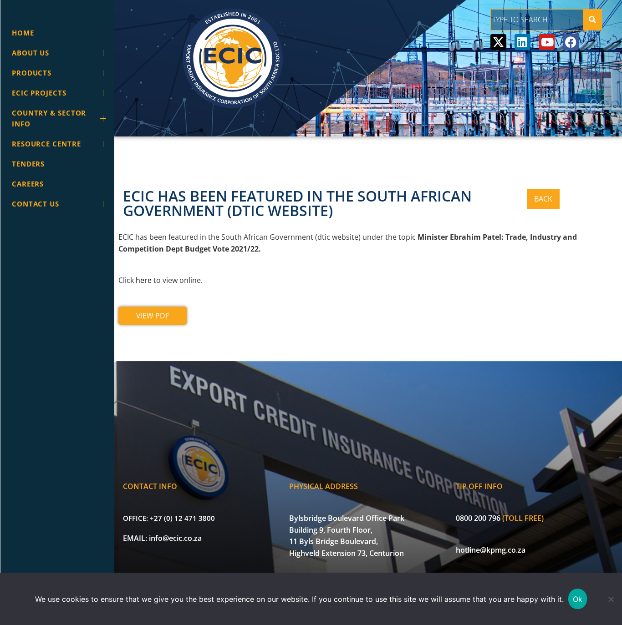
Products (31, 72)
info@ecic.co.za (175, 538)
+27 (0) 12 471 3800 (182, 518)
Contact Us (35, 203)
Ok (578, 599)
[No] (610, 599)
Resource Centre (46, 143)
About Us (30, 52)
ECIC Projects (39, 92)
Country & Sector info (49, 118)
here (144, 280)
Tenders (28, 163)
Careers (28, 183)
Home (23, 32)
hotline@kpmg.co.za (490, 550)
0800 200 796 (478, 518)
